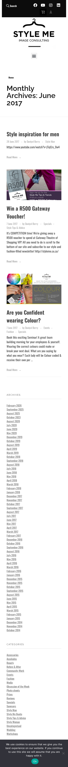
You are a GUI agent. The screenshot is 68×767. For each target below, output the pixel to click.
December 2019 (14, 437)
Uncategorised (14, 726)
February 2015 (14, 614)
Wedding (11, 730)
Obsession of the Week (18, 686)
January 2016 (13, 575)
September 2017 (15, 508)
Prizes (10, 694)
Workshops (12, 734)
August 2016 (13, 551)
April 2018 (12, 480)
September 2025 (15, 409)
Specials (48, 224)
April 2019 (12, 449)
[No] (63, 753)
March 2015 (13, 610)
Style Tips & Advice (16, 228)
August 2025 (13, 413)
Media (10, 682)
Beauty (10, 663)
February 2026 (14, 405)
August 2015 (13, 595)
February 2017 (14, 535)
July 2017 (11, 516)
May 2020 (12, 433)
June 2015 (12, 598)
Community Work (15, 671)
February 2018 (14, 488)
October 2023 (14, 417)
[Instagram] (50, 5)
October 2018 (13, 457)
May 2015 (11, 602)
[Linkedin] (58, 5)
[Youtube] (43, 5)
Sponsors (11, 706)
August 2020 (13, 421)
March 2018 (13, 484)
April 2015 (12, 606)
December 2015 (14, 579)
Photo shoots (13, 690)
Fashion (10, 332)
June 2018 (12, 472)
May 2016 (11, 559)
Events (47, 328)
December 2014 (14, 622)
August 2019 (13, 445)
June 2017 (12, 520)
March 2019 (13, 453)
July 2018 (11, 468)
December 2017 (14, 496)
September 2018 (15, 461)
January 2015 (13, 618)
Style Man (50, 141)
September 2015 (15, 591)
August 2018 (13, 464)
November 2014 (14, 626)
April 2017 (12, 528)
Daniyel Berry (33, 141)
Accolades (12, 659)
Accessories (13, 655)
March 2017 (12, 531)
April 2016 (12, 563)
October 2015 (13, 587)
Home (11, 77)
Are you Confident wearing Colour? (25, 316)
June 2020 (12, 429)
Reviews (11, 698)
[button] (34, 56)
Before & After (14, 667)
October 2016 (13, 543)
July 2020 (12, 425)
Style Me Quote (14, 714)
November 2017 (14, 500)
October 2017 (13, 504)
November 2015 (14, 583)
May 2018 (11, 476)
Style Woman (13, 722)
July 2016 (11, 555)
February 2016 (14, 571)
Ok (35, 761)
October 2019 (13, 441)
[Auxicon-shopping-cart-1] (43, 12)
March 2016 (13, 567)
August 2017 (13, 512)
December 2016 (14, 539)
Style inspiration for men (33, 134)
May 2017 (11, 524)
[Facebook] (35, 5)
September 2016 (15, 547)
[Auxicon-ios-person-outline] (50, 12)
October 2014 (13, 630)
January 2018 (13, 492)
